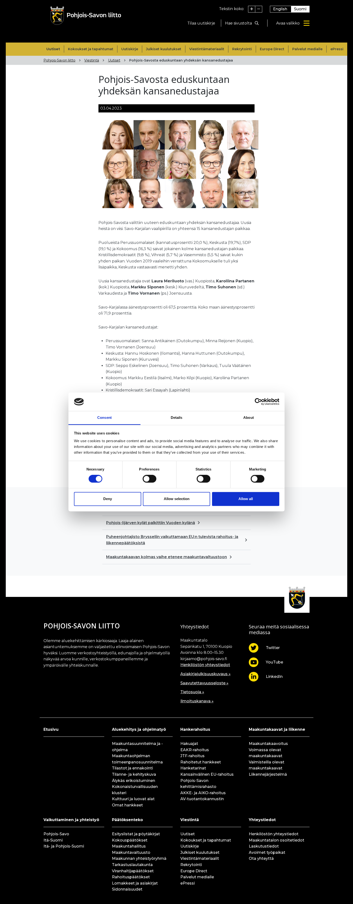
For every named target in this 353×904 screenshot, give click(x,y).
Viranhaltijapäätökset (133, 871)
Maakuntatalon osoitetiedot (276, 840)
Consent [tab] (104, 417)
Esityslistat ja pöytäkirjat (136, 834)
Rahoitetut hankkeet (200, 762)
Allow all (245, 499)
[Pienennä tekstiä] (258, 9)
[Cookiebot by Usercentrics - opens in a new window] (258, 401)
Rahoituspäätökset (131, 877)
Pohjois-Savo (56, 834)
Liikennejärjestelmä (268, 774)
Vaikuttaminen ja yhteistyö (71, 819)
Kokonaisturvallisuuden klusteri (135, 789)
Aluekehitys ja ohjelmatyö (139, 729)
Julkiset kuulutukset (163, 49)
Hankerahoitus (195, 729)
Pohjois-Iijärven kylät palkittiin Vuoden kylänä (150, 522)
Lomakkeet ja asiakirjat (135, 883)
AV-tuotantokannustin (202, 799)
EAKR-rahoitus (194, 750)
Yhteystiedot (262, 819)
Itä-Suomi (53, 840)
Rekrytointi (242, 49)
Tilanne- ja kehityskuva (134, 774)
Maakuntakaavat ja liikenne (277, 729)
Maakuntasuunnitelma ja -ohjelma (137, 746)
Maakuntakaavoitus (268, 743)
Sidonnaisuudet (127, 889)
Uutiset (53, 49)
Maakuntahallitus (129, 846)
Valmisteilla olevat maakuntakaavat (266, 765)
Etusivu (51, 729)
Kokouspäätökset (129, 840)
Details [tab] (177, 417)
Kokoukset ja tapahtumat (90, 49)
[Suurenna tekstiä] (251, 9)
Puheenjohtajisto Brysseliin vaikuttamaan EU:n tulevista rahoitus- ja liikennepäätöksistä (172, 539)
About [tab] (248, 417)
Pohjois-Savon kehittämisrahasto (198, 783)
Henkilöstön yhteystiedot (205, 665)
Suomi (300, 9)
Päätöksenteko (127, 819)
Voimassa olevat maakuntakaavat (265, 753)
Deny (107, 499)
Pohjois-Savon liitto (59, 60)
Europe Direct (272, 49)
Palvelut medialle (307, 49)
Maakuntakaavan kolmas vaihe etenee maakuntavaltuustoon (166, 557)
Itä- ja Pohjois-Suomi (63, 846)
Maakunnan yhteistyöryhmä (139, 858)
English (280, 9)
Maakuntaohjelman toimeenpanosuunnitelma (137, 759)
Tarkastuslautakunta (132, 864)
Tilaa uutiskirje (201, 23)
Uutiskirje (129, 49)
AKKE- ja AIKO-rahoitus (203, 793)
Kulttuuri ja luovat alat (133, 799)
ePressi (336, 49)
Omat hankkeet (127, 805)
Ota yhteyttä (261, 858)
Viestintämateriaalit (206, 49)
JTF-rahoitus (192, 756)
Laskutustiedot (264, 846)
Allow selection (176, 499)
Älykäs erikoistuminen (133, 780)
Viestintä (91, 60)
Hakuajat (189, 743)
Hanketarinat (193, 768)
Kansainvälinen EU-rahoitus (207, 774)
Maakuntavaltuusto (131, 852)
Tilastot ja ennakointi (132, 768)
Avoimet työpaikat (267, 852)
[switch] (149, 479)
